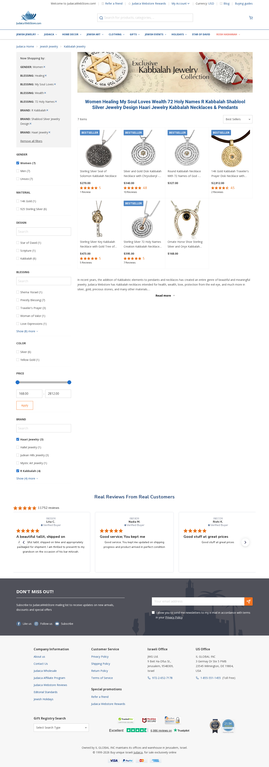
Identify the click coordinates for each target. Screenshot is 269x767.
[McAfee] (149, 720)
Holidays (178, 34)
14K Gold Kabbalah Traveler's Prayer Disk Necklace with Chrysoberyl (230, 173)
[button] (24, 542)
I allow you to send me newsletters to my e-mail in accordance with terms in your (203, 615)
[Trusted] (126, 720)
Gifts (133, 34)
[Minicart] (251, 18)
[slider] (17, 382)
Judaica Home (25, 46)
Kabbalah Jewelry (74, 46)
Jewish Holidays (43, 699)
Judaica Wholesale (45, 671)
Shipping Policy (100, 664)
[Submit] (101, 18)
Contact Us (41, 664)
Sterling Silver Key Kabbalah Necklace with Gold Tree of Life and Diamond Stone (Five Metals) (99, 244)
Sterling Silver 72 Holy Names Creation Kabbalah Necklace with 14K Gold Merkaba (142, 244)
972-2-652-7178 (162, 678)
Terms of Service (102, 678)
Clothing (115, 34)
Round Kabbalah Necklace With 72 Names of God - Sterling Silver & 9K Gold (184, 173)
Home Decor (70, 34)
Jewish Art (93, 34)
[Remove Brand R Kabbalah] (47, 110)
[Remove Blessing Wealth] (45, 93)
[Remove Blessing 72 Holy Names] (56, 101)
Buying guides (244, 3)
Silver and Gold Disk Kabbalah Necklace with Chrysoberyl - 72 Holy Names (142, 173)
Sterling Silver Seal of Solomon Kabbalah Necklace (98, 173)
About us (39, 656)
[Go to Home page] (28, 18)
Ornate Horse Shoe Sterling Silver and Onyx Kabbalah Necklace (185, 244)
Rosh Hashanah (226, 34)
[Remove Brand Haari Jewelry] (49, 132)
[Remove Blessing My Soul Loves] (55, 84)
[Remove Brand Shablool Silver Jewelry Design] (30, 124)
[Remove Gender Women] (44, 67)
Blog (226, 3)
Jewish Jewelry (26, 34)
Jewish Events (154, 34)
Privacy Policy (174, 617)
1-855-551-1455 (210, 678)
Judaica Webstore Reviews (50, 685)
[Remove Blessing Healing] (45, 75)
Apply (24, 405)
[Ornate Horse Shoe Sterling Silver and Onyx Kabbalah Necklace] (187, 220)
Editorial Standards (46, 692)
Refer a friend (113, 3)
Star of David (201, 34)
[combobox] (145, 18)
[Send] (248, 601)
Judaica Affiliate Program (49, 678)
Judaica (49, 34)
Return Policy (99, 671)
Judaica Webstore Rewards (149, 3)
